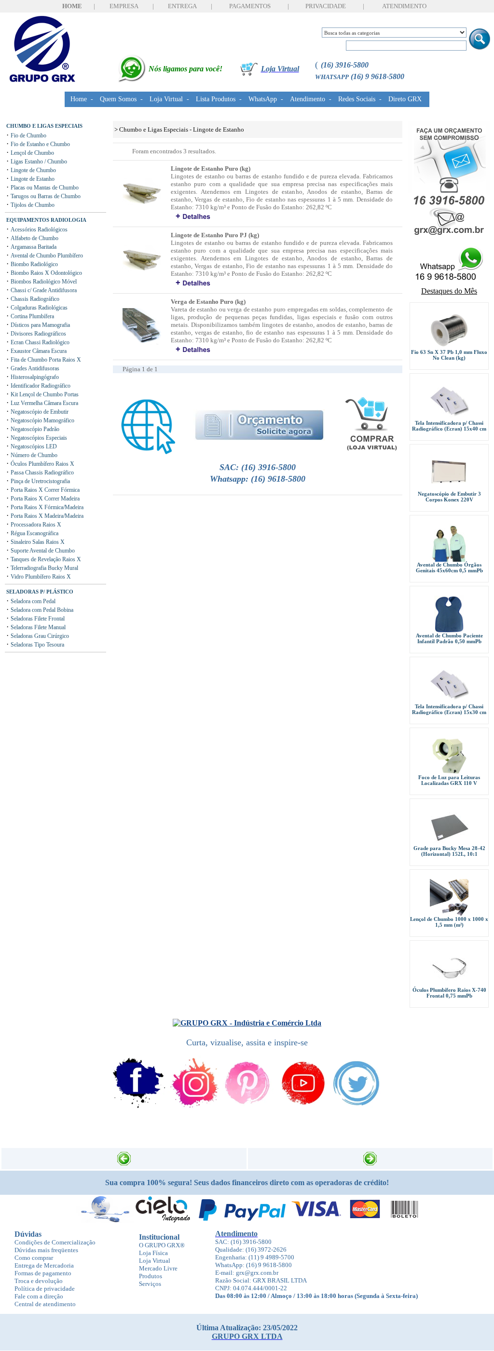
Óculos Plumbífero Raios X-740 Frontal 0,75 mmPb (449, 993)
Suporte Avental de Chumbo (43, 550)
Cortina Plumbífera (32, 316)
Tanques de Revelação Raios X (46, 559)
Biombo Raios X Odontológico (46, 273)
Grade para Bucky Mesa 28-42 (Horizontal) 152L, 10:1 (449, 851)
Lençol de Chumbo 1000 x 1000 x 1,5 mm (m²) (449, 922)
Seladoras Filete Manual (38, 627)
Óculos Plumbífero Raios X (42, 463)
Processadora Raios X (36, 524)
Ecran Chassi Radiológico (40, 342)
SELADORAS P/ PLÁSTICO (39, 591)
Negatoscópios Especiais (39, 437)
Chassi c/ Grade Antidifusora (44, 290)
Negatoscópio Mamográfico (42, 420)
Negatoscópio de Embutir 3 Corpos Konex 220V (449, 496)
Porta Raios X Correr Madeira (45, 498)
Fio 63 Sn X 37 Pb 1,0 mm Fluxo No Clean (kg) (449, 355)
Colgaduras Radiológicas (39, 307)
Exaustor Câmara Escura (39, 351)
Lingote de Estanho (33, 179)
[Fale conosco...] (247, 1014)
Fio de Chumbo (28, 135)
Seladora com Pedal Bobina (42, 610)
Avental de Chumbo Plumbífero (47, 255)
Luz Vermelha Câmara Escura (44, 403)
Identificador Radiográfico (40, 385)
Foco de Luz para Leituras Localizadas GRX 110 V (449, 780)
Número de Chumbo (34, 455)
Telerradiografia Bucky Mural (44, 568)
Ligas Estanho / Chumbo (39, 161)
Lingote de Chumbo (33, 170)
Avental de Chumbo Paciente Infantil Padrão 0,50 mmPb (449, 638)
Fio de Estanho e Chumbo (40, 144)
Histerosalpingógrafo (35, 377)
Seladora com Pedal (33, 601)
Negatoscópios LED (34, 446)
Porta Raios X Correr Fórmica (45, 489)
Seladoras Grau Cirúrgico (40, 636)
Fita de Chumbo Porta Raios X (46, 359)
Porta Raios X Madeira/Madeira (47, 516)
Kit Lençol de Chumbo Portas (45, 394)
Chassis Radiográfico (35, 299)
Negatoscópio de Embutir (40, 411)
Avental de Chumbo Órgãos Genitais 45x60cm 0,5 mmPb (449, 567)
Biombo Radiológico (34, 264)
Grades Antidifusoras (35, 368)
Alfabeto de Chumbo (34, 238)
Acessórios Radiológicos (39, 229)
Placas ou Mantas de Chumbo (45, 187)
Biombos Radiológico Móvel (44, 281)
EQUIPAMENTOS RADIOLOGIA (46, 220)
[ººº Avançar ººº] (370, 1156)
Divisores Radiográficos (38, 333)
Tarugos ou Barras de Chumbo (46, 196)
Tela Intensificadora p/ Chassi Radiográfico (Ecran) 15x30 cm (449, 709)
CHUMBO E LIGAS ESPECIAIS (44, 126)
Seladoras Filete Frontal (38, 618)
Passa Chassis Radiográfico (42, 472)
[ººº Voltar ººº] (124, 1156)
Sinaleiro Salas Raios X (38, 542)
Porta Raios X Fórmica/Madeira (47, 507)
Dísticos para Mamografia (40, 325)
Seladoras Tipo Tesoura (37, 644)
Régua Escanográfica (34, 533)
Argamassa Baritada (33, 246)
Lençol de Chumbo (32, 152)
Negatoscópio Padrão (35, 429)
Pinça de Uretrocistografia (40, 481)
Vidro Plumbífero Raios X (41, 576)
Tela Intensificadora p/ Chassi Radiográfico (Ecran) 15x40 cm (449, 426)
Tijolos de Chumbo (33, 205)
